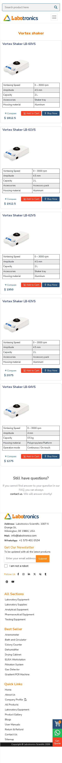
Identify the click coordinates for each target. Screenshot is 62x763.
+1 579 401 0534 (29, 540)
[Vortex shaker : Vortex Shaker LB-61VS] (16, 152)
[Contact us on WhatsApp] (57, 732)
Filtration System (14, 664)
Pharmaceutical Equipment (19, 614)
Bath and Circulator (15, 639)
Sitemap (9, 739)
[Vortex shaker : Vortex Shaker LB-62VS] (16, 238)
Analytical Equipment (16, 609)
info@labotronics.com (24, 535)
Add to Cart (32, 113)
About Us (10, 694)
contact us (16, 494)
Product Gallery (13, 714)
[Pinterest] (7, 581)
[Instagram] (23, 574)
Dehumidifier (12, 649)
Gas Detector (12, 669)
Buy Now (52, 113)
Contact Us (11, 734)
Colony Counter (13, 644)
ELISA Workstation (15, 659)
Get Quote (57, 742)
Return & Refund (14, 729)
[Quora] (40, 574)
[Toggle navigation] (54, 17)
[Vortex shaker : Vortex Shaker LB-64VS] (16, 410)
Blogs (8, 719)
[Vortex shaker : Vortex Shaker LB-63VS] (16, 324)
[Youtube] (13, 581)
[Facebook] (18, 574)
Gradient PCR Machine (17, 674)
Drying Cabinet (13, 654)
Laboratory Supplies (16, 604)
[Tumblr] (45, 574)
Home (8, 689)
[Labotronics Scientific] (19, 17)
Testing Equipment (15, 619)
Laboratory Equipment (17, 599)
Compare (11, 113)
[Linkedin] (29, 574)
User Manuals (12, 724)
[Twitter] (34, 574)
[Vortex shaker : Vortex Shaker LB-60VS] (16, 67)
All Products (11, 704)
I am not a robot (18, 566)
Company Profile (14, 699)
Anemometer (12, 634)
